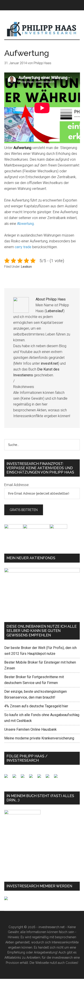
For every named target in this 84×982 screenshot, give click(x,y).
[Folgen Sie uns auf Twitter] (16, 777)
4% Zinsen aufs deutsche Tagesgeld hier (36, 706)
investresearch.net (42, 29)
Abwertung (25, 223)
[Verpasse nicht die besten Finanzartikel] (57, 777)
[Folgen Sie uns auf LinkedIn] (24, 777)
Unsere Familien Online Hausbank (30, 729)
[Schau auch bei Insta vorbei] (49, 777)
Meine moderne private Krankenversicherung (39, 738)
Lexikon (26, 266)
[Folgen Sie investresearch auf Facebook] (7, 777)
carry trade (23, 247)
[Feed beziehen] (32, 777)
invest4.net (49, 363)
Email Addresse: (16, 485)
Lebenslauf (54, 311)
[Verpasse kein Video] (41, 777)
